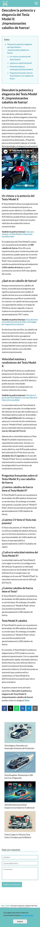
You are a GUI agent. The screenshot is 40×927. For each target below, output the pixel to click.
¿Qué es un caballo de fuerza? (21, 63)
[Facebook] (4, 708)
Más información (27, 915)
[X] (10, 708)
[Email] (35, 708)
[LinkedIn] (22, 708)
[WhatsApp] (16, 708)
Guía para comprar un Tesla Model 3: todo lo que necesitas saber (18, 234)
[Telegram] (29, 708)
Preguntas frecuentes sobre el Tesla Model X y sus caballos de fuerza (21, 76)
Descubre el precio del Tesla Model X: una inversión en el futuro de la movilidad (19, 397)
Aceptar (20, 921)
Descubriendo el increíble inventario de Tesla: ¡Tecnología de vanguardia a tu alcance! (20, 321)
